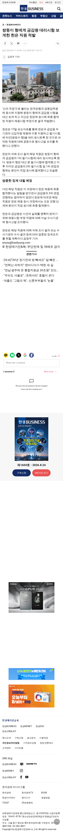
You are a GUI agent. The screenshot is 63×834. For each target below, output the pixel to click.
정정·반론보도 (46, 743)
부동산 (44, 16)
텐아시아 (26, 797)
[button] (57, 2)
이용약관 (43, 738)
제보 (41, 2)
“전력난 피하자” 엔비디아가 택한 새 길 (28, 265)
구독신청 (21, 472)
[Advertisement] (31, 531)
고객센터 (6, 748)
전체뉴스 (7, 16)
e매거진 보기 (41, 472)
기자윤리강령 (29, 743)
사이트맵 (19, 748)
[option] (31, 597)
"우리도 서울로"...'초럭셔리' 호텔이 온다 (29, 275)
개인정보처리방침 (10, 743)
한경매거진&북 (9, 2)
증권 (34, 16)
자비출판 (33, 2)
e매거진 (48, 2)
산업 (53, 16)
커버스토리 (22, 16)
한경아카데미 (8, 797)
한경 (9, 726)
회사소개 (6, 738)
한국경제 (6, 792)
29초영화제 (27, 802)
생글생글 (45, 797)
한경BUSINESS (14, 25)
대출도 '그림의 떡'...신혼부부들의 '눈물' (29, 280)
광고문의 (31, 738)
